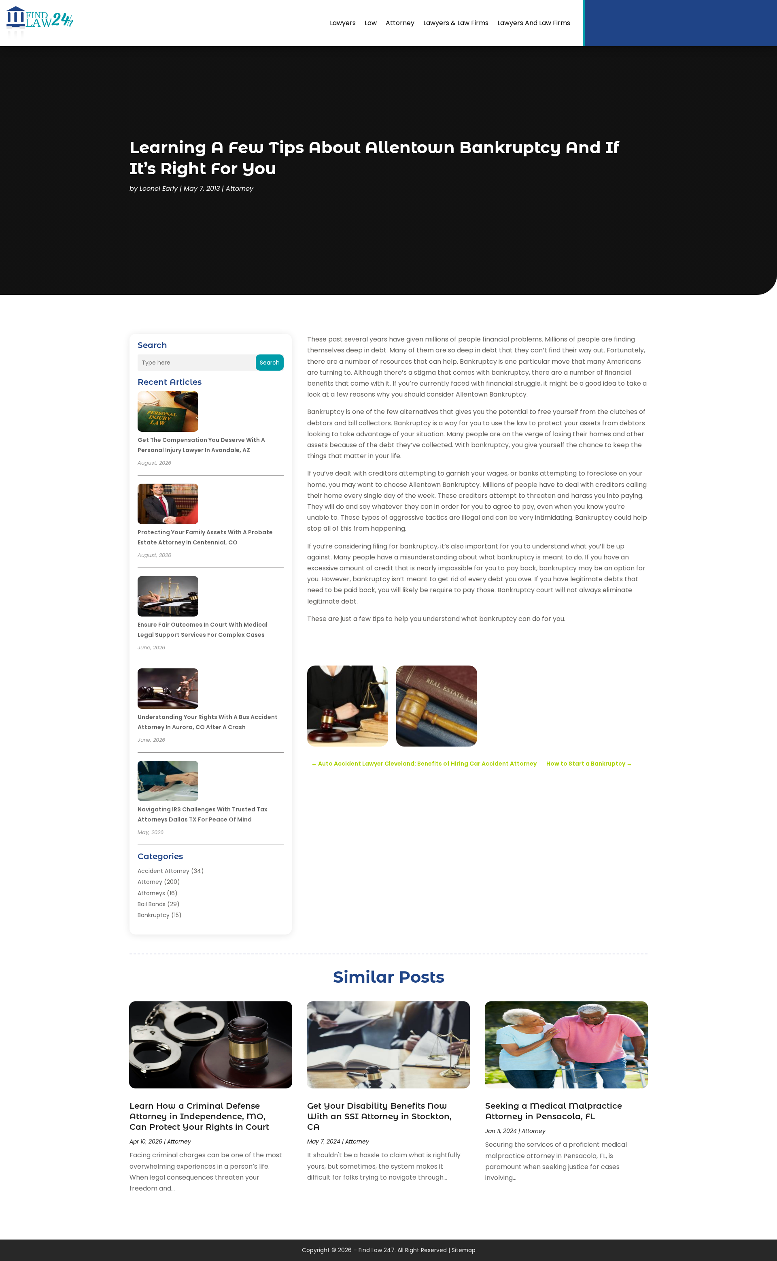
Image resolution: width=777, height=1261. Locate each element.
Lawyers (343, 23)
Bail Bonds (152, 904)
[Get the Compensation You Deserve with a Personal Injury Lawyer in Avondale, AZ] (168, 412)
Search (270, 362)
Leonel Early (159, 188)
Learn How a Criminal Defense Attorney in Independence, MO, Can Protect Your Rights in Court (199, 1116)
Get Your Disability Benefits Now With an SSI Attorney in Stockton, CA (379, 1116)
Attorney (400, 23)
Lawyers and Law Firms (533, 23)
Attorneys (151, 893)
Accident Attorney (163, 871)
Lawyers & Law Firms (455, 23)
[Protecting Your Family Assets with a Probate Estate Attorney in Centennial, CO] (168, 505)
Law (371, 23)
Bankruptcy (154, 915)
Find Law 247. (377, 1250)
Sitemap (464, 1250)
